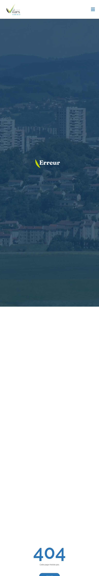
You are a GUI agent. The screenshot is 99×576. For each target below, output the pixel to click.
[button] (93, 9)
